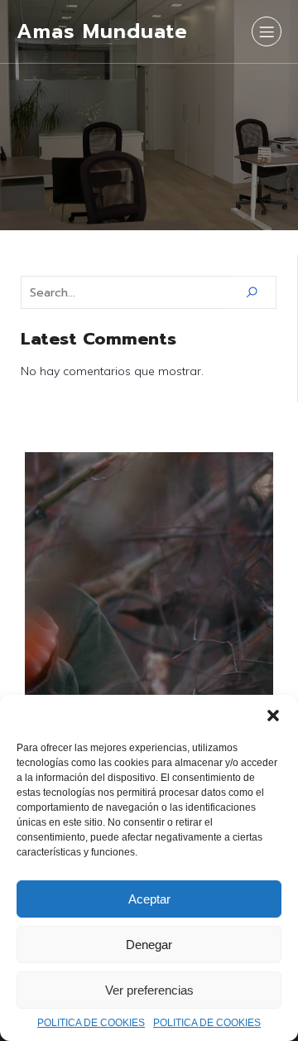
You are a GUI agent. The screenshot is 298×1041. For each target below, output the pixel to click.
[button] (273, 715)
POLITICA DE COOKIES (91, 1023)
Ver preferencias (149, 990)
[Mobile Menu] (266, 31)
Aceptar (149, 899)
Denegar (149, 944)
